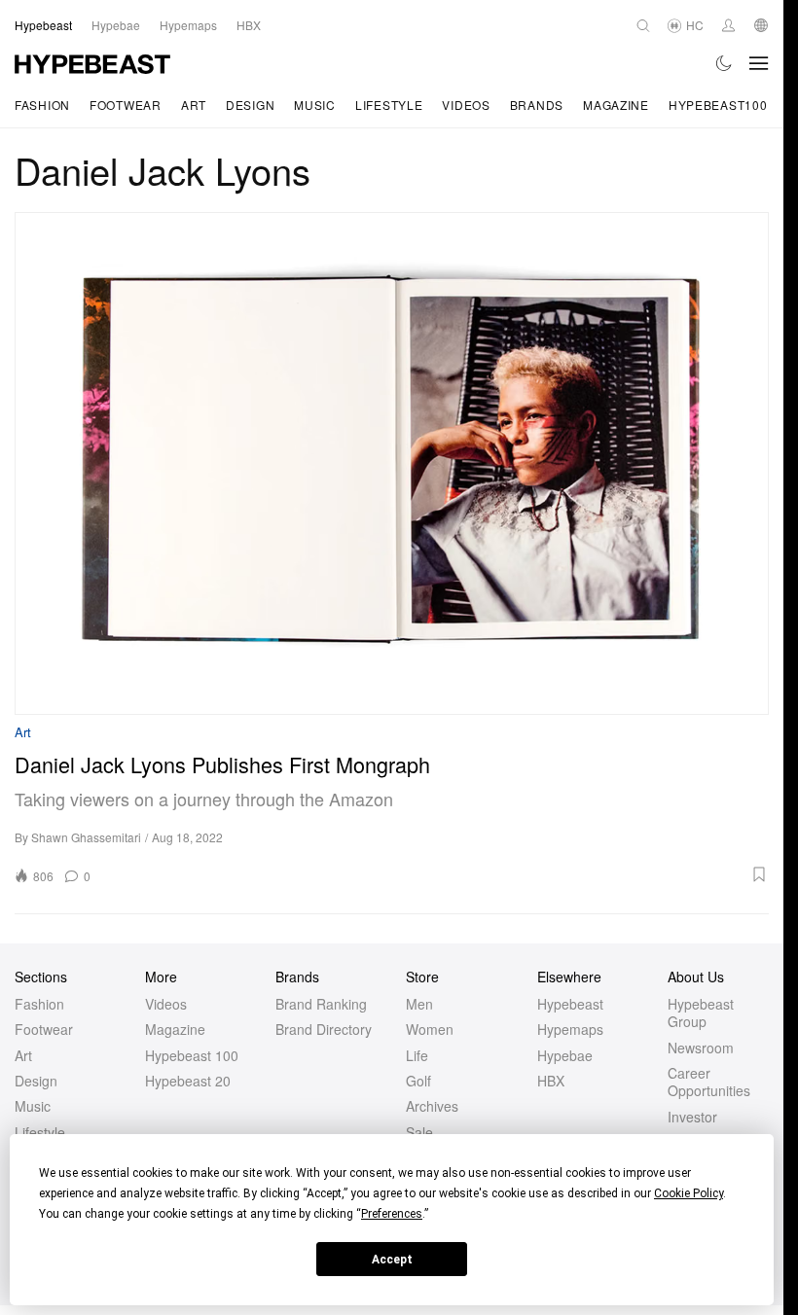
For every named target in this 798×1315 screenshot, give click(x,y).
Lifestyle (388, 104)
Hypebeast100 (718, 104)
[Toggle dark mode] (724, 63)
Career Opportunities (709, 1081)
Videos (466, 104)
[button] (436, 874)
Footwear (126, 104)
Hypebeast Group (701, 1012)
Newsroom (701, 1047)
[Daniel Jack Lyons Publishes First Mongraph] (392, 463)
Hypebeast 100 (191, 1055)
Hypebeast (570, 1003)
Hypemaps (570, 1029)
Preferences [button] (391, 1214)
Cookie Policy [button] (688, 1193)
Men (419, 1003)
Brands (536, 104)
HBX (550, 1080)
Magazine (616, 104)
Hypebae (565, 1055)
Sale (419, 1132)
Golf (418, 1080)
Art (193, 104)
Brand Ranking (321, 1003)
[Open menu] (759, 63)
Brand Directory (323, 1029)
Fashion (42, 104)
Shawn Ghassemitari (86, 837)
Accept (392, 1259)
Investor (692, 1116)
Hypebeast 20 (188, 1080)
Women (429, 1029)
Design (250, 104)
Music (315, 104)
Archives (432, 1106)
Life (417, 1055)
